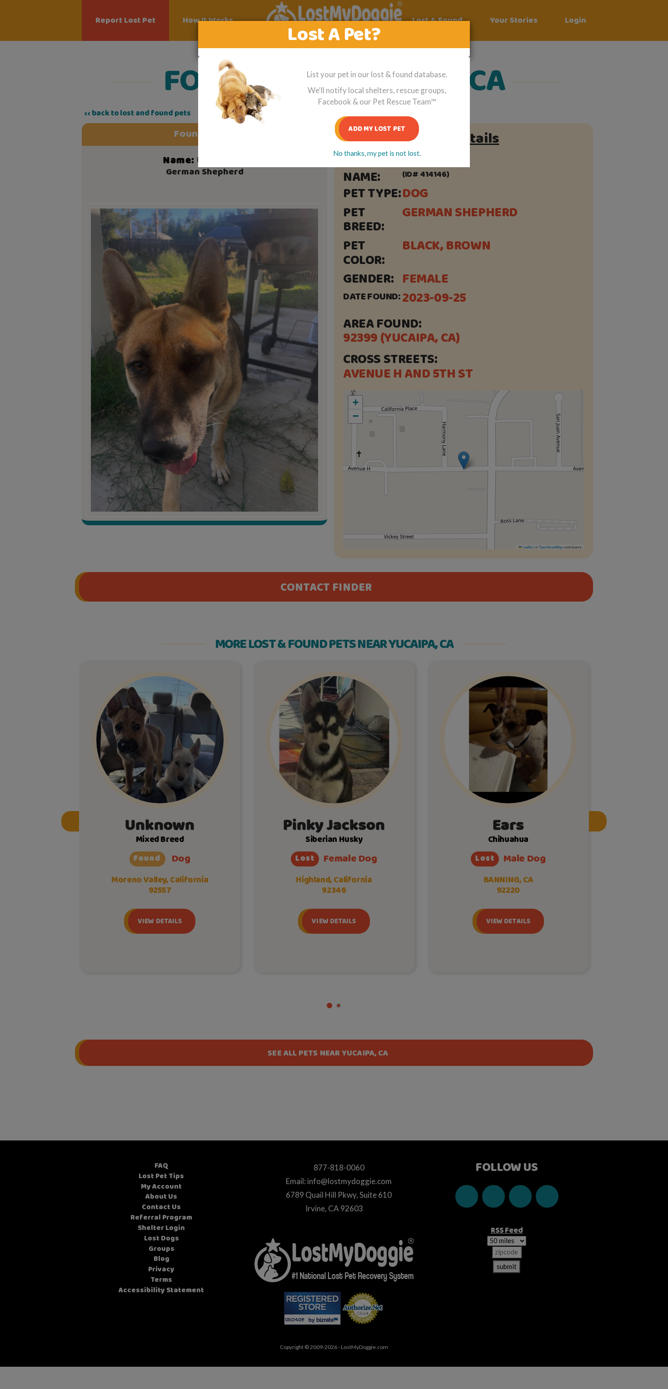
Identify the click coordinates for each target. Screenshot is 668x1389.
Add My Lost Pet (377, 129)
